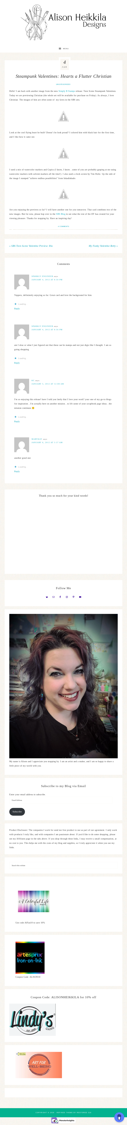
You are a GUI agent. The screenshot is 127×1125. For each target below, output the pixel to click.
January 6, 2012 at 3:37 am (47, 442)
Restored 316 (84, 1112)
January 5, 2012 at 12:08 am (48, 384)
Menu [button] (66, 48)
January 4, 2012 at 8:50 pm (47, 280)
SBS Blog (60, 214)
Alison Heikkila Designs (63, 22)
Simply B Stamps (67, 91)
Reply (17, 308)
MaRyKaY (37, 439)
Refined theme (65, 1112)
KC (33, 380)
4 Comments (63, 226)
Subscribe (17, 812)
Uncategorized (63, 84)
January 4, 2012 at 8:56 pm (47, 330)
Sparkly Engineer (42, 276)
